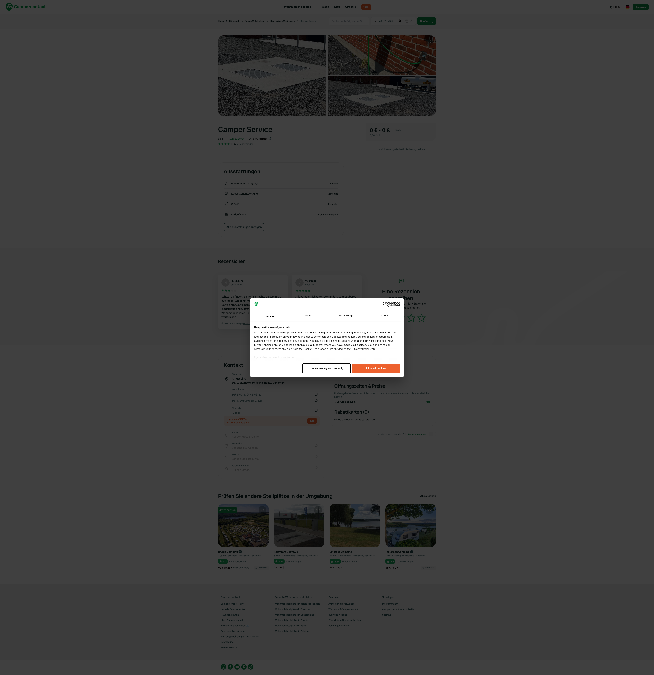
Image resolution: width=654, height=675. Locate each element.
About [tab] (384, 315)
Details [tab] (308, 315)
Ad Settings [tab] (346, 315)
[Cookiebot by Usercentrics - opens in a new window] (385, 304)
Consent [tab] (269, 315)
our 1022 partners (275, 332)
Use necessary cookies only (326, 368)
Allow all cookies (376, 368)
